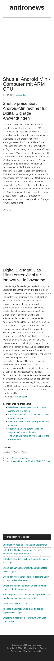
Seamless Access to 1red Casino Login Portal (25, 544)
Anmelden (38, 651)
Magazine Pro (30, 648)
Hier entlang (20, 396)
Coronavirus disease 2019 (15, 603)
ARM (33, 461)
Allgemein (16, 458)
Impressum (38, 645)
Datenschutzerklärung (21, 645)
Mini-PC (39, 461)
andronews (27, 7)
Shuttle (47, 461)
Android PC (25, 461)
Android (24, 458)
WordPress (27, 651)
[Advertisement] (27, 44)
